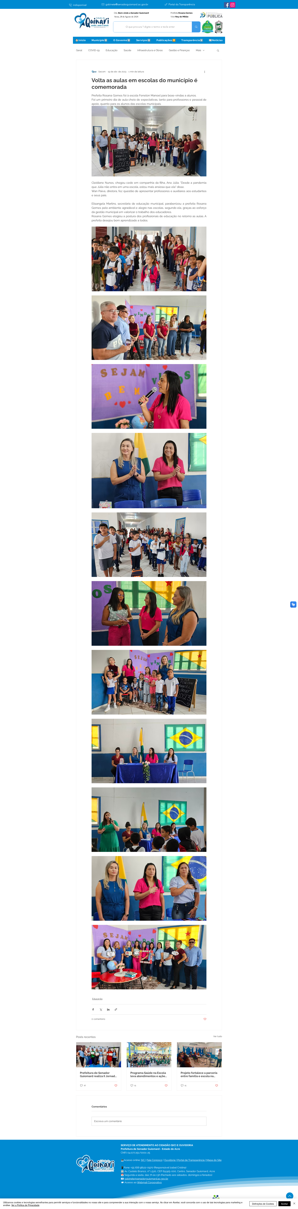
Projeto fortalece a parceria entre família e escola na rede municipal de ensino (199, 1074)
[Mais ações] (204, 71)
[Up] (289, 1196)
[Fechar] (294, 1204)
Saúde (127, 50)
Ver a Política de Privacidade (25, 1205)
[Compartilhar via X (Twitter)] (100, 1009)
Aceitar (284, 1203)
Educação (111, 50)
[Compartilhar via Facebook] (93, 1009)
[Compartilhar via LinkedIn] (108, 1009)
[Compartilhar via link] (115, 1009)
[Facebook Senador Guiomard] (226, 5)
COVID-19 (93, 50)
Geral (79, 50)
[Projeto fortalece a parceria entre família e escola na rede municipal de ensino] (199, 1054)
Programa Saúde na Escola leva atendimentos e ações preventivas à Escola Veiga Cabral (148, 1074)
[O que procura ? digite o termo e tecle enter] (196, 27)
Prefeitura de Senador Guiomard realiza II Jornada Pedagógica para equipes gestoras (98, 1074)
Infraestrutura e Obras (150, 50)
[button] (99, 40)
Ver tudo (217, 1036)
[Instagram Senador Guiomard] (232, 5)
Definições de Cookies (263, 1203)
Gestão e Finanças (179, 50)
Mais (198, 50)
